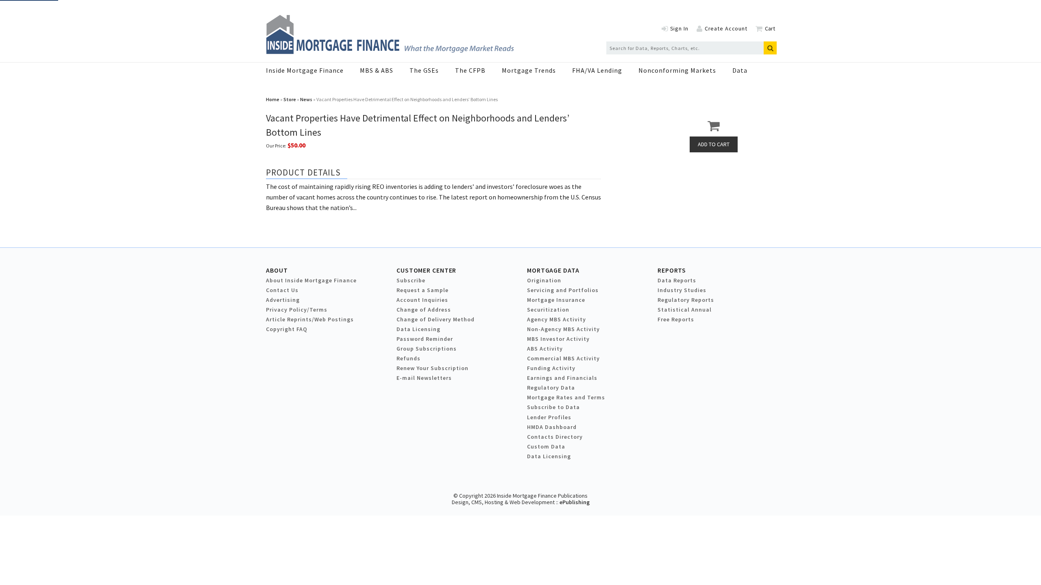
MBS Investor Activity (558, 338)
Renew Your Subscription (432, 368)
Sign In (679, 28)
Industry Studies (682, 290)
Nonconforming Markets (677, 70)
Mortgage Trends (529, 70)
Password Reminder (424, 338)
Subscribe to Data (553, 407)
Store (289, 99)
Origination (544, 280)
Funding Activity (551, 368)
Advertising (283, 299)
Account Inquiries (422, 299)
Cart (770, 28)
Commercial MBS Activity (563, 358)
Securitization (548, 309)
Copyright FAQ (286, 329)
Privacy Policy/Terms (296, 309)
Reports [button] (672, 270)
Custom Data (546, 446)
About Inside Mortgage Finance (311, 280)
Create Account (726, 28)
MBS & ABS (376, 70)
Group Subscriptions (426, 348)
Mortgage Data (553, 270)
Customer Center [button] (426, 270)
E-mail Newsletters (424, 377)
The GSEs (424, 70)
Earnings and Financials (562, 377)
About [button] (276, 270)
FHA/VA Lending (597, 70)
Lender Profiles (549, 417)
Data (739, 70)
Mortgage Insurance (556, 299)
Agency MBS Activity (556, 319)
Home (272, 99)
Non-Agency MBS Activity (563, 329)
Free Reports (676, 319)
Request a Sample (422, 290)
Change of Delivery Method (435, 319)
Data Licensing (418, 329)
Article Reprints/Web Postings (310, 319)
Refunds (408, 358)
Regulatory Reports (686, 299)
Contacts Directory (555, 436)
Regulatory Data (551, 387)
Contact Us (282, 290)
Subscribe (410, 280)
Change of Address (423, 309)
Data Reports (677, 280)
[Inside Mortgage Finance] (390, 52)
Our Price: (276, 146)
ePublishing (575, 502)
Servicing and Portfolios (563, 290)
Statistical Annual (685, 309)
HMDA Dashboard (552, 427)
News (306, 99)
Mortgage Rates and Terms (566, 397)
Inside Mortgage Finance (305, 70)
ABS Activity (545, 348)
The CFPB (470, 70)
